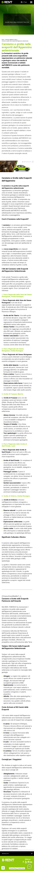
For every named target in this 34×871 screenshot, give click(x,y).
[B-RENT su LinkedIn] (31, 862)
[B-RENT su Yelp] (26, 862)
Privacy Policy (13, 868)
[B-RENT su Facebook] (24, 862)
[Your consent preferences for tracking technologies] (3, 868)
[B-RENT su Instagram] (29, 862)
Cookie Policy (21, 868)
